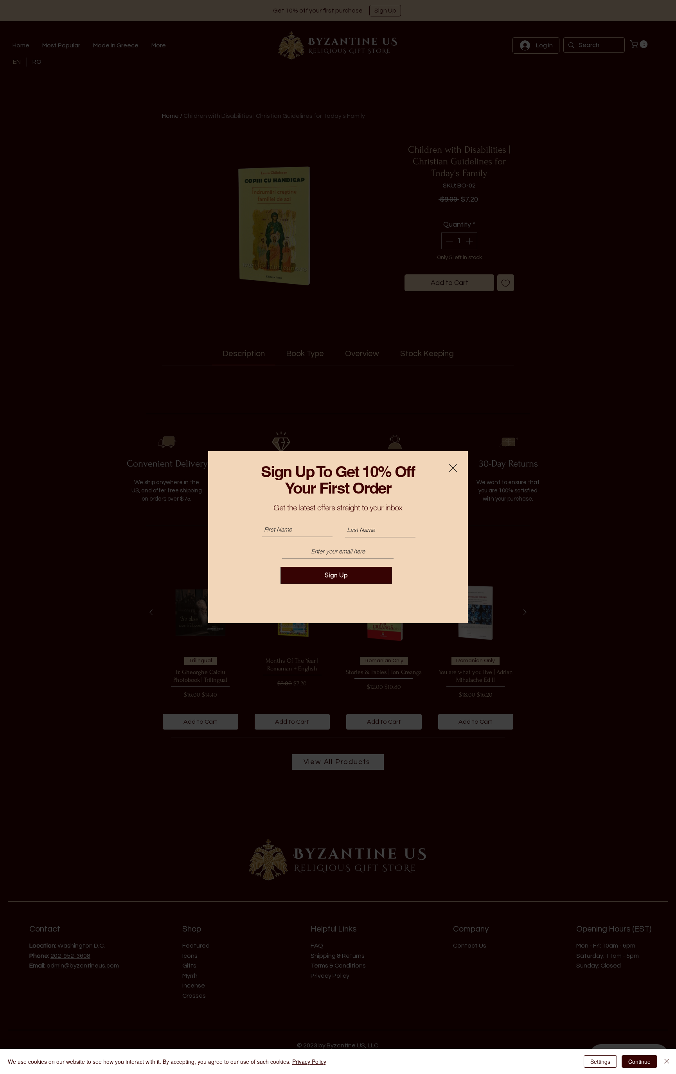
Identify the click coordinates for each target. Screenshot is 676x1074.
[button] (453, 468)
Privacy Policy (309, 1061)
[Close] (666, 1061)
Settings (600, 1061)
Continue (639, 1061)
